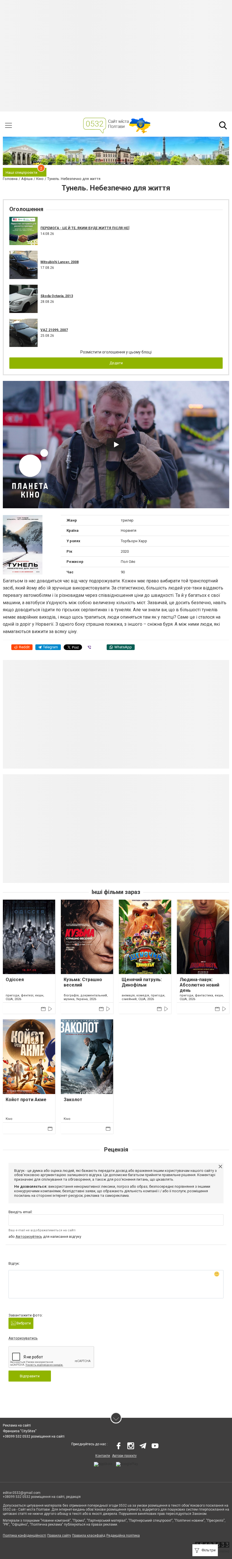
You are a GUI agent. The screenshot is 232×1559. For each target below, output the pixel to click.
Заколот (73, 1099)
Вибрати (23, 1323)
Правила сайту (59, 1535)
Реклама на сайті (17, 1425)
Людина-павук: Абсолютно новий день (199, 985)
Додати (116, 363)
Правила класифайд (88, 1535)
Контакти (102, 1456)
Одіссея (15, 979)
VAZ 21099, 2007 (54, 330)
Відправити (30, 1376)
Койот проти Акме (26, 1099)
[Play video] (116, 444)
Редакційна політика (123, 1535)
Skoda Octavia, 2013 (56, 296)
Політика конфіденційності (24, 1535)
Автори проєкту (124, 1456)
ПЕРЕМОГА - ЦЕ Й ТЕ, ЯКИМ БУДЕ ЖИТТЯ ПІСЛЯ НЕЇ (84, 228)
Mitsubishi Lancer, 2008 (59, 262)
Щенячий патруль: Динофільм (142, 982)
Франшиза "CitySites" (19, 1431)
